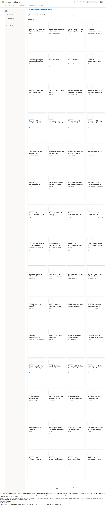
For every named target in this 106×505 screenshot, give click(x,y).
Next (74, 487)
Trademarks (43, 504)
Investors (2, 499)
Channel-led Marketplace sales (95, 495)
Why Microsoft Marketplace (7, 493)
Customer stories (22, 493)
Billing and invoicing (90, 493)
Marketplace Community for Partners (77, 495)
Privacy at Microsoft (98, 498)
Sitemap (15, 504)
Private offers (58, 493)
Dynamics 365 (19, 498)
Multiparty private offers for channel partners (11, 496)
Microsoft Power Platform (37, 498)
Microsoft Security (11, 498)
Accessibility (20, 499)
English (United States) (6, 501)
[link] (37, 36)
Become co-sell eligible (61, 495)
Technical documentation (48, 493)
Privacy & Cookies (28, 504)
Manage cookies (58, 504)
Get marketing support (11, 495)
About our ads (49, 504)
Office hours (29, 493)
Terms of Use (36, 504)
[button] (29, 14)
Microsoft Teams (48, 498)
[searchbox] (16, 14)
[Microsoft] (6, 2)
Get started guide (37, 493)
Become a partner (100, 493)
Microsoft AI (3, 498)
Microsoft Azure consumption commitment (74, 493)
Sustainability (26, 499)
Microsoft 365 (27, 498)
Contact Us (20, 504)
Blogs (15, 493)
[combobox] (51, 14)
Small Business (68, 498)
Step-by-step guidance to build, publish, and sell (42, 495)
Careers (74, 498)
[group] (30, 35)
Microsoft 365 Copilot (58, 498)
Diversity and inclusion (10, 499)
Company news (89, 498)
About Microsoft (81, 498)
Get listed (2, 495)
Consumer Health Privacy (6, 504)
